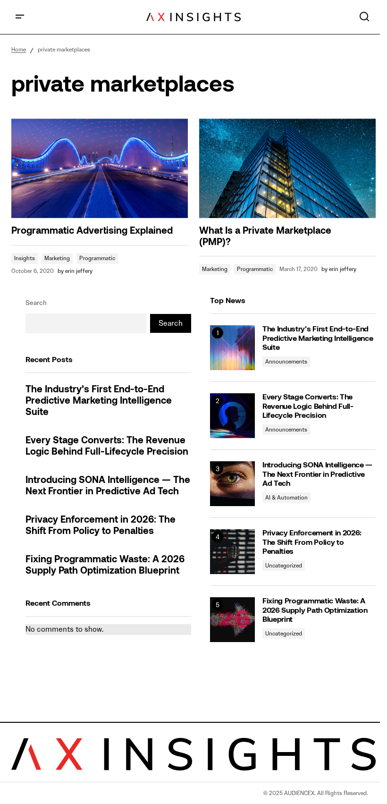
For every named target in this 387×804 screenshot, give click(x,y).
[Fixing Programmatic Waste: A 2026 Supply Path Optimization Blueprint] (232, 619)
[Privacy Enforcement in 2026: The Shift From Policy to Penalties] (232, 551)
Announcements (286, 361)
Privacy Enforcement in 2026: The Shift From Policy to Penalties (100, 526)
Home (18, 49)
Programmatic (97, 258)
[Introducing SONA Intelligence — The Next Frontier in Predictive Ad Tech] (232, 483)
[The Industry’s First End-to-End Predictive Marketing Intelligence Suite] (232, 347)
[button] (19, 17)
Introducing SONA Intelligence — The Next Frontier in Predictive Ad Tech (107, 486)
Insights (24, 258)
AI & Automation (286, 497)
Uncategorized (283, 565)
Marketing (57, 258)
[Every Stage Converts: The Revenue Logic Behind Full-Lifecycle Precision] (232, 415)
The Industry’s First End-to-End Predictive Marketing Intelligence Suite (98, 401)
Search (36, 303)
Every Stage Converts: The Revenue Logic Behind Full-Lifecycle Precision (106, 447)
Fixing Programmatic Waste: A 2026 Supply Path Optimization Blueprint (105, 565)
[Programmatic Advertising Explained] (99, 168)
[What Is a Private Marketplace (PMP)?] (287, 168)
